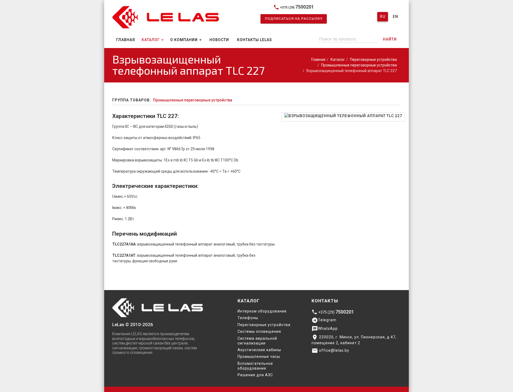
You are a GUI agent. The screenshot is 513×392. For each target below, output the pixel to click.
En (395, 16)
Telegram (324, 320)
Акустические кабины (259, 350)
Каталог (151, 40)
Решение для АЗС (255, 375)
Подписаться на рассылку (293, 19)
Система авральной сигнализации (257, 340)
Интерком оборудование (262, 311)
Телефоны (248, 318)
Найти (390, 39)
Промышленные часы (259, 356)
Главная (125, 40)
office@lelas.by (330, 350)
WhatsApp (325, 329)
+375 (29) (293, 7)
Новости (219, 40)
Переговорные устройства (373, 59)
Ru (382, 16)
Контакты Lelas (254, 40)
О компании (184, 40)
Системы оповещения (259, 331)
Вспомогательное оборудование (255, 365)
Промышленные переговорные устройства (359, 65)
